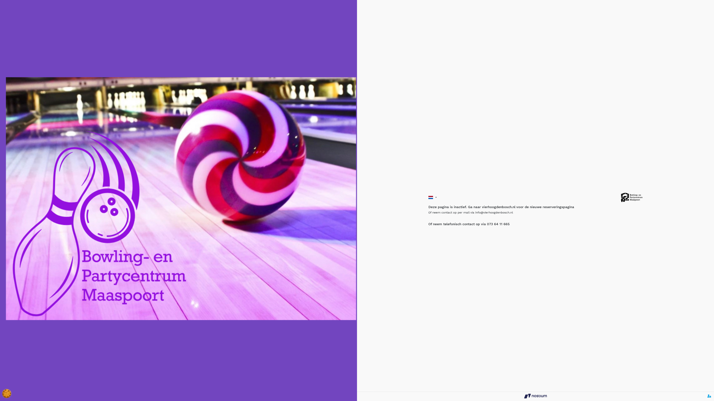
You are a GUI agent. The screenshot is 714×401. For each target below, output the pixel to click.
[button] (432, 197)
